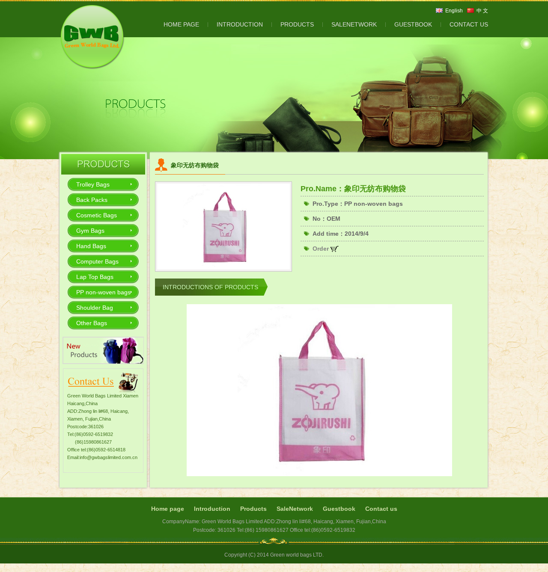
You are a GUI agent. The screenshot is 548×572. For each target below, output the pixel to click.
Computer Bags (97, 261)
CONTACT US (469, 24)
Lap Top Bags (94, 276)
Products (253, 508)
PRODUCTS (297, 24)
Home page (167, 508)
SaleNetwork (295, 508)
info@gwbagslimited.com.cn (108, 457)
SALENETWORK (354, 24)
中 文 (482, 11)
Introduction (212, 508)
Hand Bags (91, 246)
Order (322, 248)
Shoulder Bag (94, 307)
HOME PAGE (181, 24)
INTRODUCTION (240, 24)
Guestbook (339, 508)
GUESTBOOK (413, 24)
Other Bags (91, 323)
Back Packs (91, 199)
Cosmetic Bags (96, 215)
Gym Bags (90, 230)
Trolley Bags (93, 184)
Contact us (381, 508)
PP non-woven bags (103, 292)
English (454, 11)
